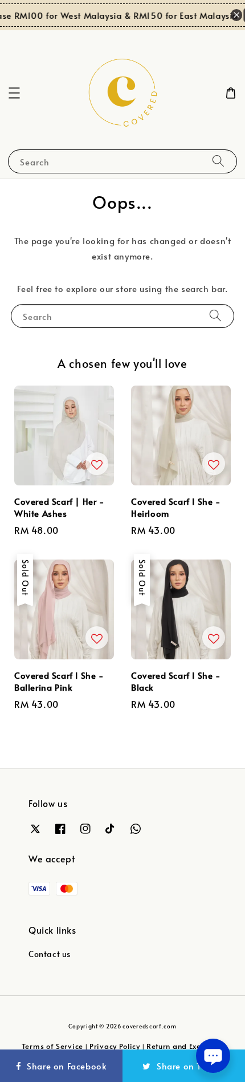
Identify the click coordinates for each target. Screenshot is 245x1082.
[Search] (218, 161)
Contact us (49, 954)
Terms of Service (52, 1046)
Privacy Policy (114, 1046)
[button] (14, 93)
